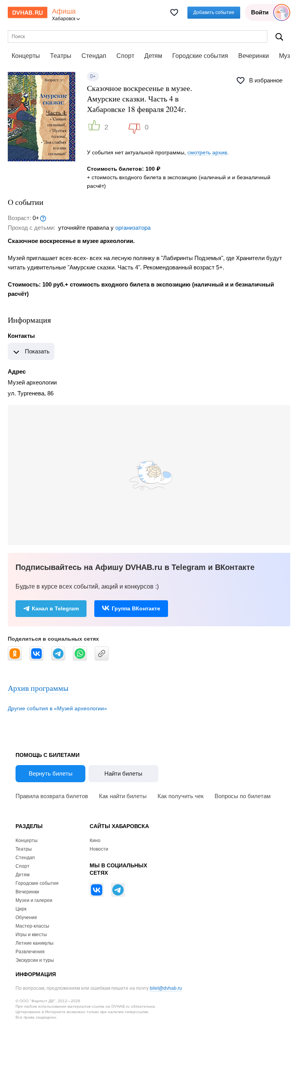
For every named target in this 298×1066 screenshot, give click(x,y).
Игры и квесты (31, 934)
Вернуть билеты (51, 773)
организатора (133, 227)
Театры (60, 55)
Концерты (26, 55)
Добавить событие (213, 12)
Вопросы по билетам (242, 796)
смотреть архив (207, 152)
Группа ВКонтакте (136, 608)
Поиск (279, 36)
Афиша (64, 11)
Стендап (93, 55)
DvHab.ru (27, 12)
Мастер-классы (32, 926)
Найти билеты (123, 773)
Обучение (26, 917)
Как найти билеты (123, 796)
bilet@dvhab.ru (166, 988)
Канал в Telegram (55, 608)
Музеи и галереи (34, 900)
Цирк (21, 909)
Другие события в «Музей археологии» (57, 708)
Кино (95, 840)
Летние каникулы (35, 943)
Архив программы (38, 688)
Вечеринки (253, 55)
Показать (37, 351)
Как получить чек (181, 796)
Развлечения (30, 951)
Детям (153, 55)
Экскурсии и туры (35, 960)
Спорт (125, 55)
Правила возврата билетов (52, 796)
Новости (99, 849)
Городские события (200, 55)
